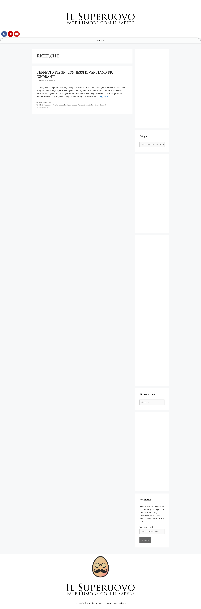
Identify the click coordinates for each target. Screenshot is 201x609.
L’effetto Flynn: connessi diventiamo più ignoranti (75, 74)
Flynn (69, 105)
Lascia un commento (47, 108)
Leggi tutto (103, 96)
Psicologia (47, 103)
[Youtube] (17, 34)
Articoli (99, 40)
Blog (41, 103)
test (104, 105)
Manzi (74, 105)
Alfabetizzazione (45, 105)
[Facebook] (4, 34)
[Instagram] (10, 34)
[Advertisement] (151, 88)
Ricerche (98, 105)
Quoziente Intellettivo (86, 105)
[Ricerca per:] (151, 402)
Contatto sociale (59, 105)
